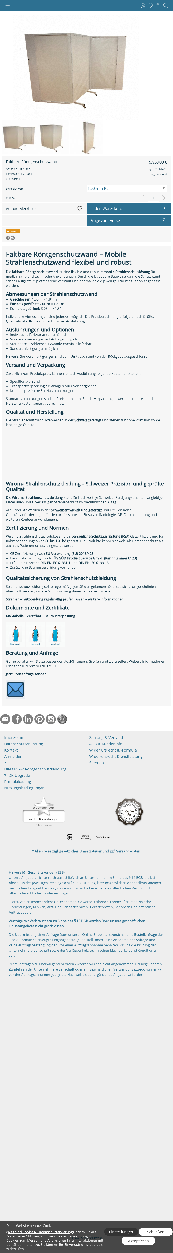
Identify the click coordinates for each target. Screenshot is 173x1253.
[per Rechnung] (103, 837)
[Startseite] (62, 719)
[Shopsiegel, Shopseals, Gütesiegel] (43, 798)
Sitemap (96, 762)
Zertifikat (34, 616)
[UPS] (70, 837)
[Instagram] (51, 719)
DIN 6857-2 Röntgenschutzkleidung (35, 769)
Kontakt (11, 750)
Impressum (14, 737)
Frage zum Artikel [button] (105, 220)
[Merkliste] (150, 5)
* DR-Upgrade (17, 775)
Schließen (155, 1231)
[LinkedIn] (28, 719)
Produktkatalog (17, 781)
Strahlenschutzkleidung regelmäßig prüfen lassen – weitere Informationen (65, 599)
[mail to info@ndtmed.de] (5, 719)
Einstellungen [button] (121, 1231)
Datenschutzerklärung (23, 743)
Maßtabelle (15, 616)
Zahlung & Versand (106, 737)
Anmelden (143, 5)
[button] (7, 5)
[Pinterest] (39, 719)
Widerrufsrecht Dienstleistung (115, 756)
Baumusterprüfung (60, 616)
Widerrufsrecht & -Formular (113, 750)
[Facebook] (16, 719)
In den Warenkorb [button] (106, 208)
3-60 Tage (19, 174)
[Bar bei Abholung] (86, 837)
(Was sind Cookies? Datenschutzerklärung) (40, 1232)
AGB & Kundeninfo (105, 743)
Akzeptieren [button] (138, 1240)
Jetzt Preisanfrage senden (26, 674)
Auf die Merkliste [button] (21, 208)
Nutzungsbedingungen (24, 787)
